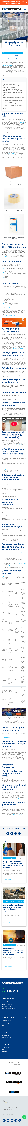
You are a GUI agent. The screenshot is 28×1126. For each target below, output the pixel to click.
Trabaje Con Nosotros (7, 1002)
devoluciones (19, 444)
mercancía (21, 122)
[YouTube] (12, 1120)
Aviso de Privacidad (7, 1112)
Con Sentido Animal (6, 1037)
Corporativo (4, 1051)
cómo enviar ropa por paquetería (9, 315)
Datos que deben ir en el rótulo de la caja (13, 92)
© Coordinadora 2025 (8, 1114)
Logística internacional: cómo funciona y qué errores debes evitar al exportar (13, 908)
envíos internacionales (11, 565)
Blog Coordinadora (6, 1006)
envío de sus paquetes (7, 65)
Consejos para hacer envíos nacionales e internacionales (14, 101)
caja (17, 72)
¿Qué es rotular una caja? (10, 84)
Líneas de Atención (6, 1020)
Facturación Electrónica (7, 1023)
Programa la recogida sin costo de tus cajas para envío (14, 106)
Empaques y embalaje (17, 52)
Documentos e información (8, 1008)
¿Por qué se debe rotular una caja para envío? (14, 85)
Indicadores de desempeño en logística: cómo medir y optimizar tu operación (13, 951)
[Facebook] (8, 1120)
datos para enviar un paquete (18, 348)
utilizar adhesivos (13, 398)
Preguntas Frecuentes (7, 1004)
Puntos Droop (5, 1025)
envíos (5, 336)
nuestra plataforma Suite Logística (11, 799)
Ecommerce (20, 901)
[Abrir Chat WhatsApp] (24, 1117)
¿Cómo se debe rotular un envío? (11, 94)
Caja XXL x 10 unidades (9, 87)
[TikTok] (19, 1120)
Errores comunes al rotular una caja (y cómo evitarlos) (14, 98)
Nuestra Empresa (6, 1001)
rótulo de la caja (6, 256)
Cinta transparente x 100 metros (11, 89)
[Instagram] (4, 1120)
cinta (21, 341)
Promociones (5, 1010)
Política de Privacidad (8, 1109)
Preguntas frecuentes (10, 108)
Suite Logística (5, 1047)
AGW (3, 1049)
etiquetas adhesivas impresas (11, 469)
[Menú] (25, 9)
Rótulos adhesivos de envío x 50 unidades (13, 90)
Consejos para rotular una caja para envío (13, 95)
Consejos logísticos (7, 52)
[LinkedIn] (15, 1120)
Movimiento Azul (6, 1035)
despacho (8, 307)
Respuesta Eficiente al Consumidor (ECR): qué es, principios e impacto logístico (13, 864)
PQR (3, 1022)
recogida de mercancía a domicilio (10, 750)
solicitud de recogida (17, 814)
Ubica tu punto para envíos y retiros (13, 103)
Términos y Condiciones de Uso (10, 1107)
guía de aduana (21, 563)
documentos (11, 153)
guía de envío (6, 576)
